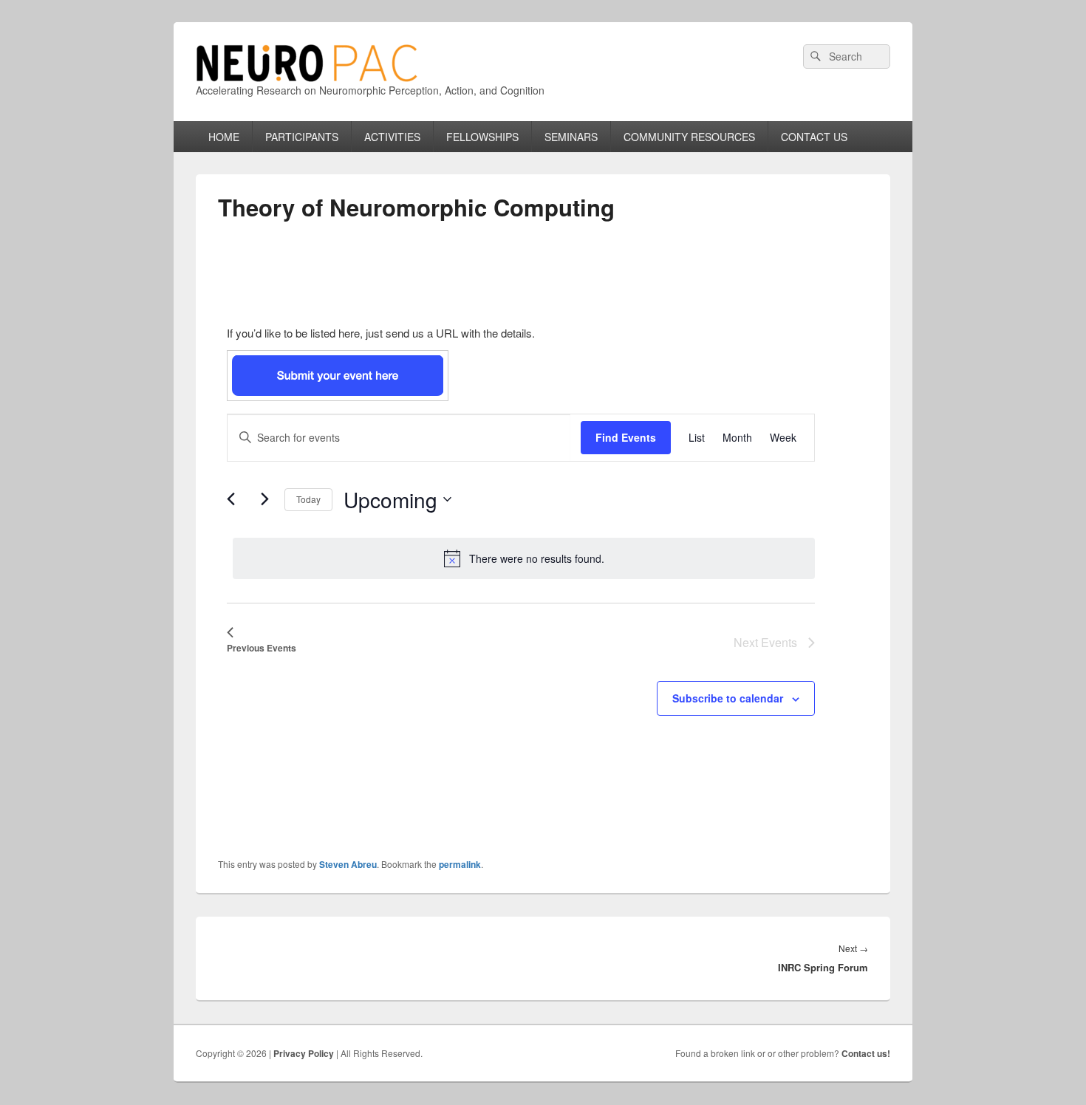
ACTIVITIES (392, 136)
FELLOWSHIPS (482, 136)
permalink (460, 864)
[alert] (524, 558)
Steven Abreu (348, 864)
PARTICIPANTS (301, 136)
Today (308, 499)
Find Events (625, 437)
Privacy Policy (303, 1053)
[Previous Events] (236, 501)
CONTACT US (814, 136)
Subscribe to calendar (727, 698)
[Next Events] (264, 498)
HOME (223, 136)
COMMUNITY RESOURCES (689, 136)
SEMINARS (571, 136)
